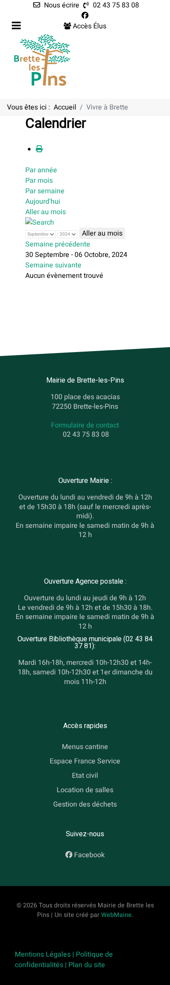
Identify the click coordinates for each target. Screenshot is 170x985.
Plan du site (86, 965)
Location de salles (85, 790)
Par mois (39, 180)
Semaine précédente (57, 244)
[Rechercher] (39, 222)
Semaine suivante (53, 265)
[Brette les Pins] (42, 59)
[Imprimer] (39, 149)
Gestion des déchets (85, 804)
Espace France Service (85, 761)
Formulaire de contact (85, 425)
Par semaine (45, 191)
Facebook (89, 855)
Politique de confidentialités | (64, 959)
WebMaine (116, 915)
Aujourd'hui (42, 201)
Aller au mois (45, 212)
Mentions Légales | (45, 954)
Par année (41, 170)
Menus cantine (85, 747)
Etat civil (85, 775)
